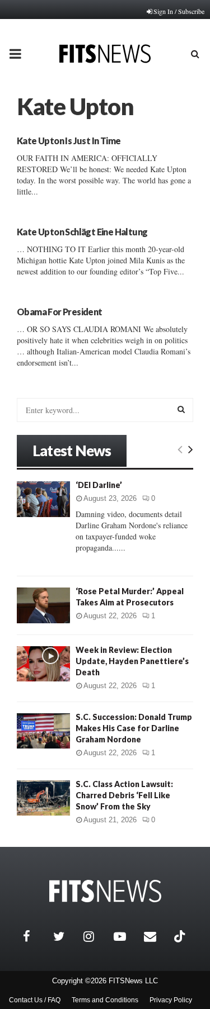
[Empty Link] (180, 449)
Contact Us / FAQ (34, 1000)
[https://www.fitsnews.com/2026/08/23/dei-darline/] (43, 499)
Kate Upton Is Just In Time (68, 140)
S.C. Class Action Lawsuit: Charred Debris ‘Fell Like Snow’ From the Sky (124, 795)
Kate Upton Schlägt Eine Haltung (82, 231)
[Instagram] (95, 936)
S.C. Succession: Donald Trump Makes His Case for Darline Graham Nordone (134, 728)
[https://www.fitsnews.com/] (105, 891)
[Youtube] (126, 936)
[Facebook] (35, 936)
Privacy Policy (171, 1000)
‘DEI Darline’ (99, 485)
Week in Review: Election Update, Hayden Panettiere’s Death (132, 661)
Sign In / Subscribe (178, 11)
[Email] (156, 936)
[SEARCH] (181, 409)
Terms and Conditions (105, 1000)
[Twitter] (65, 936)
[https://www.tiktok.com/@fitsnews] (181, 936)
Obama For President (59, 311)
